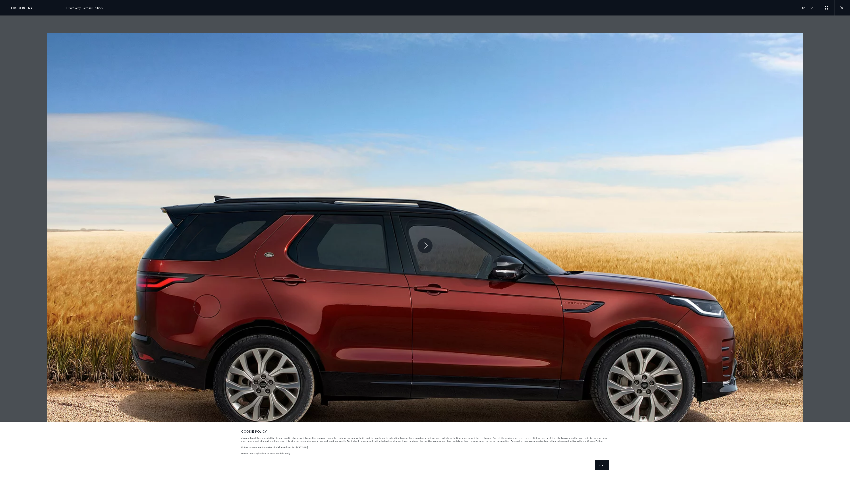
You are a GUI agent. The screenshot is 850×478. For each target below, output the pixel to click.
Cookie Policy (595, 441)
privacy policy (501, 441)
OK (601, 465)
